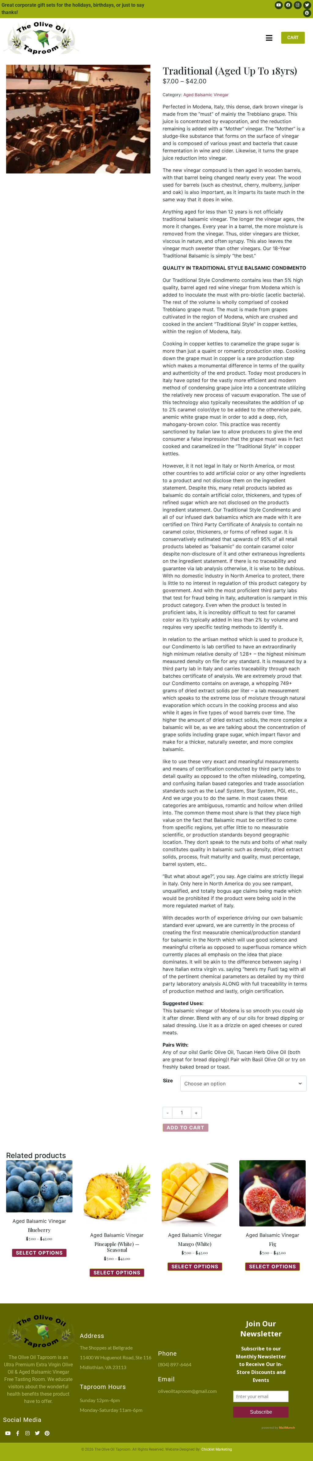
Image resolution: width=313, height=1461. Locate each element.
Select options (39, 1253)
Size (168, 1080)
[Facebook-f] (18, 1433)
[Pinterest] (307, 13)
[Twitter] (307, 5)
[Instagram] (298, 5)
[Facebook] (288, 5)
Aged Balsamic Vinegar (206, 94)
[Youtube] (279, 5)
